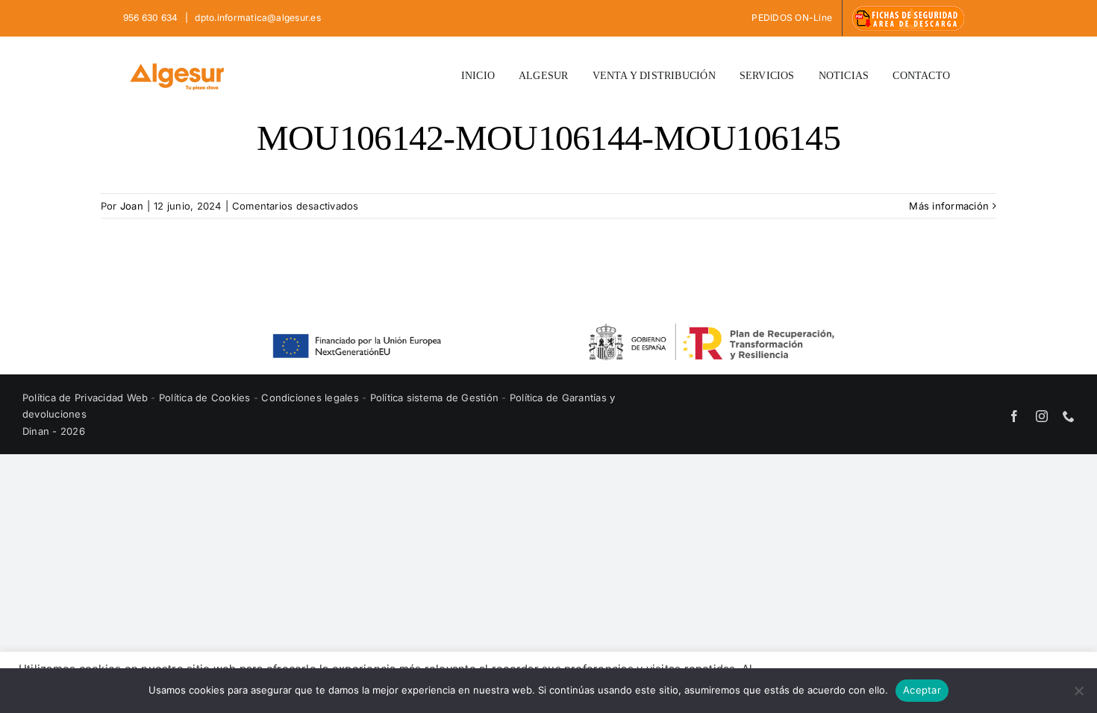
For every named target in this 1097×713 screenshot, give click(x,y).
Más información (949, 206)
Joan (131, 206)
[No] (1078, 690)
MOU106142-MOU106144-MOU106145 (548, 137)
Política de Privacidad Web (86, 397)
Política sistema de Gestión (434, 397)
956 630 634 (152, 17)
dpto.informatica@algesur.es (257, 17)
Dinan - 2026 (53, 431)
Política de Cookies (206, 397)
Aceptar (922, 690)
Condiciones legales (311, 397)
